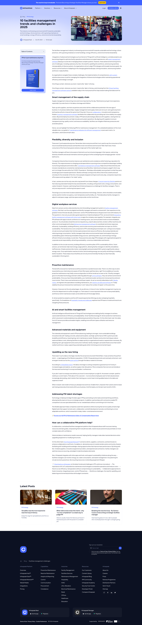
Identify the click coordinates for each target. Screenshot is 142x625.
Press (104, 576)
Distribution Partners (109, 583)
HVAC (63, 583)
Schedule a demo (113, 8)
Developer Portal (87, 589)
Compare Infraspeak (88, 592)
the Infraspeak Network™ (72, 442)
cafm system (113, 75)
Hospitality (64, 579)
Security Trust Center (88, 586)
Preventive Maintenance (48, 570)
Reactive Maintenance (47, 573)
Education (64, 601)
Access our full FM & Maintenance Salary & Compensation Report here (76, 415)
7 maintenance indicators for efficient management (85, 130)
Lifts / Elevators (66, 586)
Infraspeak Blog (87, 576)
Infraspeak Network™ (27, 579)
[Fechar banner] (118, 2)
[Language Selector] (120, 8)
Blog (23, 16)
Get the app (35, 613)
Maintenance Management (69, 576)
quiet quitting (74, 360)
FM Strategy (30, 16)
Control (43, 579)
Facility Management (67, 570)
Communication (46, 583)
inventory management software (67, 114)
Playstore (45, 613)
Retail (63, 592)
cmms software (97, 276)
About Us (105, 570)
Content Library (87, 573)
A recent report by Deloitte (106, 181)
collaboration (97, 112)
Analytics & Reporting (47, 576)
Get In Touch (106, 586)
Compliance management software (89, 165)
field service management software (85, 224)
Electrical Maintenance (68, 589)
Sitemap (105, 589)
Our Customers (87, 570)
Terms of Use (103, 551)
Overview (23, 570)
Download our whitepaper (62, 464)
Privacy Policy (112, 551)
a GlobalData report (66, 364)
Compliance (44, 589)
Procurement (45, 586)
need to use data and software (101, 282)
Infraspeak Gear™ (25, 576)
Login (104, 8)
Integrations (24, 586)
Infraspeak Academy (88, 583)
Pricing (22, 589)
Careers (105, 573)
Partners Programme (109, 579)
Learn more (102, 2)
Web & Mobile (24, 583)
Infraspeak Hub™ (25, 573)
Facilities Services (66, 573)
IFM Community (87, 579)
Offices (63, 595)
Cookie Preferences (41, 621)
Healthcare (64, 598)
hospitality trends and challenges (81, 300)
